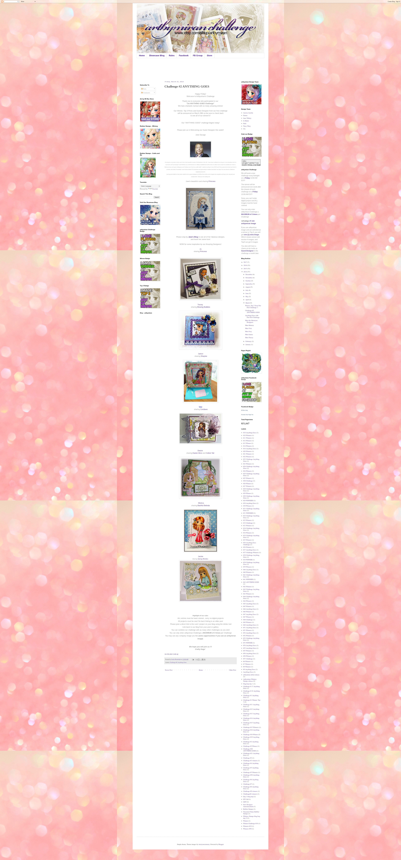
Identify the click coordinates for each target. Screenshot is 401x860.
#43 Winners (247, 594)
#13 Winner (247, 443)
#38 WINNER (247, 560)
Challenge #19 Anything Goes (251, 738)
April (247, 300)
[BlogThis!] (199, 659)
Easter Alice (197, 453)
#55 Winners (247, 651)
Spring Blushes (203, 559)
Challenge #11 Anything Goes (251, 705)
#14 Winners (247, 446)
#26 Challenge (248, 481)
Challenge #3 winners (250, 760)
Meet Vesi (248, 328)
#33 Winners (247, 525)
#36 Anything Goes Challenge (249, 544)
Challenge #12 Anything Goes (251, 710)
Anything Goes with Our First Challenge (252, 316)
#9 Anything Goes (249, 669)
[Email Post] (192, 659)
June (247, 293)
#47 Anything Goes (249, 614)
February (249, 341)
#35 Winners (247, 540)
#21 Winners (247, 454)
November (249, 278)
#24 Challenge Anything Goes (251, 467)
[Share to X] (201, 659)
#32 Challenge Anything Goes (251, 517)
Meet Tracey (249, 337)
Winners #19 (247, 826)
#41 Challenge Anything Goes (251, 576)
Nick (244, 123)
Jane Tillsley (247, 118)
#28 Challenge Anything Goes (251, 490)
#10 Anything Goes (249, 433)
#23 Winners (247, 464)
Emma (245, 115)
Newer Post (168, 670)
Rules (171, 55)
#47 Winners (247, 617)
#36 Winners (247, 547)
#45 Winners (247, 606)
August (248, 287)
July (247, 290)
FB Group (197, 55)
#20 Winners (247, 451)
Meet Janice (249, 334)
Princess (212, 181)
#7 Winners (247, 664)
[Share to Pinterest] (205, 659)
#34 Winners (247, 533)
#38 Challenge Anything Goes (251, 556)
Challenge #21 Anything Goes (251, 754)
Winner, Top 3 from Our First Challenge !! (253, 306)
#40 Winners (247, 572)
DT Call (245, 799)
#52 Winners (247, 635)
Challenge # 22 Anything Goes (251, 692)
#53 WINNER (247, 643)
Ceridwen (204, 409)
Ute (244, 129)
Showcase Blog (156, 55)
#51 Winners (247, 630)
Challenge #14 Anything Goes (251, 719)
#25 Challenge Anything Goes (251, 474)
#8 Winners (247, 667)
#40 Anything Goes (249, 569)
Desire (200, 451)
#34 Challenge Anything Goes (251, 529)
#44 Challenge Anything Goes (251, 597)
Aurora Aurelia (248, 113)
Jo (200, 249)
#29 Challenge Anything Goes (251, 497)
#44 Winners (247, 601)
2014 (245, 272)
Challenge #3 (247, 758)
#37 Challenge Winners (251, 552)
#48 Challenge (248, 620)
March (248, 303)
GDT (244, 802)
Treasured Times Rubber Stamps (251, 813)
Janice (201, 354)
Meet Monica (249, 325)
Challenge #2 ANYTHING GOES (252, 311)
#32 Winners (247, 520)
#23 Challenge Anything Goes (251, 460)
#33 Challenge (248, 523)
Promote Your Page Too (247, 414)
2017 (245, 262)
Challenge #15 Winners (251, 727)
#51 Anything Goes (249, 627)
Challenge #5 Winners (250, 772)
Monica (201, 503)
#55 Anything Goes (249, 648)
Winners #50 (247, 829)
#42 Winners (247, 586)
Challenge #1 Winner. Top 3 (251, 701)
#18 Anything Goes (249, 448)
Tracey (200, 305)
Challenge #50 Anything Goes (251, 776)
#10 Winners (247, 435)
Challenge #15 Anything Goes (251, 724)
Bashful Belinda (204, 505)
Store (209, 55)
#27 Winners (247, 486)
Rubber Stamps (248, 809)
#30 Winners (247, 506)
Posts (144, 89)
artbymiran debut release (251, 675)
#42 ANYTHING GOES (251, 582)
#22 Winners (247, 457)
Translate (155, 189)
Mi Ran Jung (244, 410)
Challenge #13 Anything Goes (251, 714)
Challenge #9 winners (250, 791)
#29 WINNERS (248, 500)
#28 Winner (247, 493)
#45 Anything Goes (249, 604)
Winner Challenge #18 (250, 823)
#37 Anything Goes (249, 550)
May (247, 296)
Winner (245, 821)
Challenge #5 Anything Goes (250, 769)
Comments (146, 93)
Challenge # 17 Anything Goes (251, 687)
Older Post (232, 670)
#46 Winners (247, 612)
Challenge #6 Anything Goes (250, 780)
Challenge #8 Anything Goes (250, 788)
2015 (245, 268)
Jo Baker (246, 121)
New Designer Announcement (248, 805)
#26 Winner (247, 483)
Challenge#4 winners (250, 794)
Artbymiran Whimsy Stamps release (250, 680)
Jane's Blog (193, 237)
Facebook (183, 55)
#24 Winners (247, 471)
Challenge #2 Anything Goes (178, 662)
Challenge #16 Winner (250, 734)
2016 (245, 265)
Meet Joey (248, 331)
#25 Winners (247, 478)
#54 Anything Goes (249, 645)
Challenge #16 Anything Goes (251, 731)
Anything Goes (248, 672)
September (249, 284)
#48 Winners (247, 622)
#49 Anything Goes (249, 625)
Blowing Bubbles (203, 307)
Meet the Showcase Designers (251, 321)
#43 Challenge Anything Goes (251, 590)
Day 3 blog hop (248, 796)
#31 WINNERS (248, 513)
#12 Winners (247, 441)
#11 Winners (247, 438)
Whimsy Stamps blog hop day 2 (251, 817)
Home (142, 55)
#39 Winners (247, 567)
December (249, 274)
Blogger (221, 844)
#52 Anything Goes (249, 633)
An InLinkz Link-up (171, 654)
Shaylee (204, 356)
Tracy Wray (247, 126)
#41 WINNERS (248, 579)
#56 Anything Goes (249, 653)
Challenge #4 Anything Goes (250, 764)
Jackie (200, 556)
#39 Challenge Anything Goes (251, 563)
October (248, 281)
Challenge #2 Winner (250, 746)
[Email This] (197, 659)
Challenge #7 (247, 784)
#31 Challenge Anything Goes (251, 509)
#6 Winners (247, 661)
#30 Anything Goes (249, 503)
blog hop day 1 (248, 684)
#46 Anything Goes (249, 609)
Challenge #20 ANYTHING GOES (249, 750)
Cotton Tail (210, 453)
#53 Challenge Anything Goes (251, 639)
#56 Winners (247, 656)
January (248, 344)
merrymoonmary (204, 844)
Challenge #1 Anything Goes (250, 696)
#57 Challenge (248, 659)
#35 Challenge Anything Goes (251, 536)
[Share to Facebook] (203, 659)
